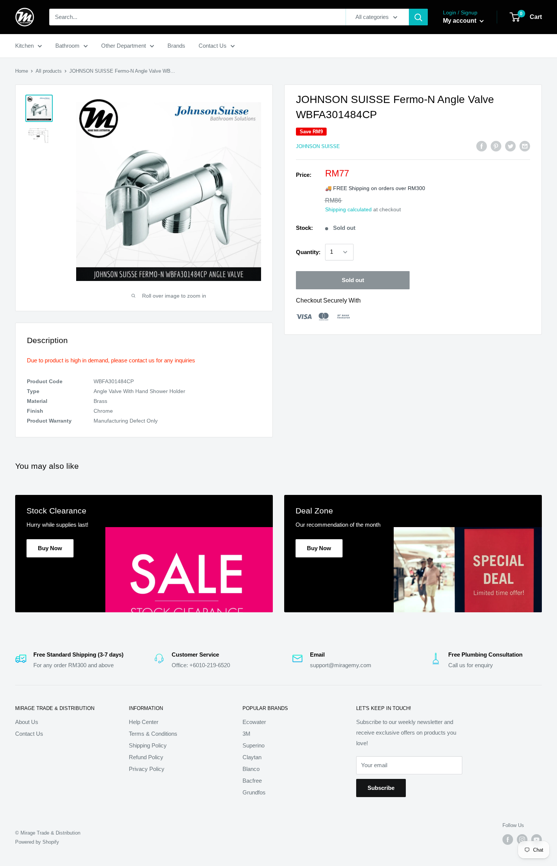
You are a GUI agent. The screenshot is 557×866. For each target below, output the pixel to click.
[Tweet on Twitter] (510, 145)
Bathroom (67, 45)
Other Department (123, 45)
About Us (26, 722)
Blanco (251, 769)
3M (246, 733)
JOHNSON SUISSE (318, 146)
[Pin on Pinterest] (496, 145)
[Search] (418, 17)
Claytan (252, 757)
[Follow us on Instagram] (522, 839)
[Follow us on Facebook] (507, 839)
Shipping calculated (348, 209)
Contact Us (213, 45)
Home (21, 71)
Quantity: (308, 252)
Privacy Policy (146, 769)
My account (460, 20)
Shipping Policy (148, 745)
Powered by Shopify (37, 842)
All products (49, 71)
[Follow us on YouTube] (536, 839)
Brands (176, 45)
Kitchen (24, 45)
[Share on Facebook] (481, 145)
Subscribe (381, 788)
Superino (253, 745)
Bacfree (252, 780)
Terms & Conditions (153, 733)
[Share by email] (524, 145)
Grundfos (254, 792)
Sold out (353, 280)
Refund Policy (146, 757)
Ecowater (254, 722)
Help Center (143, 722)
